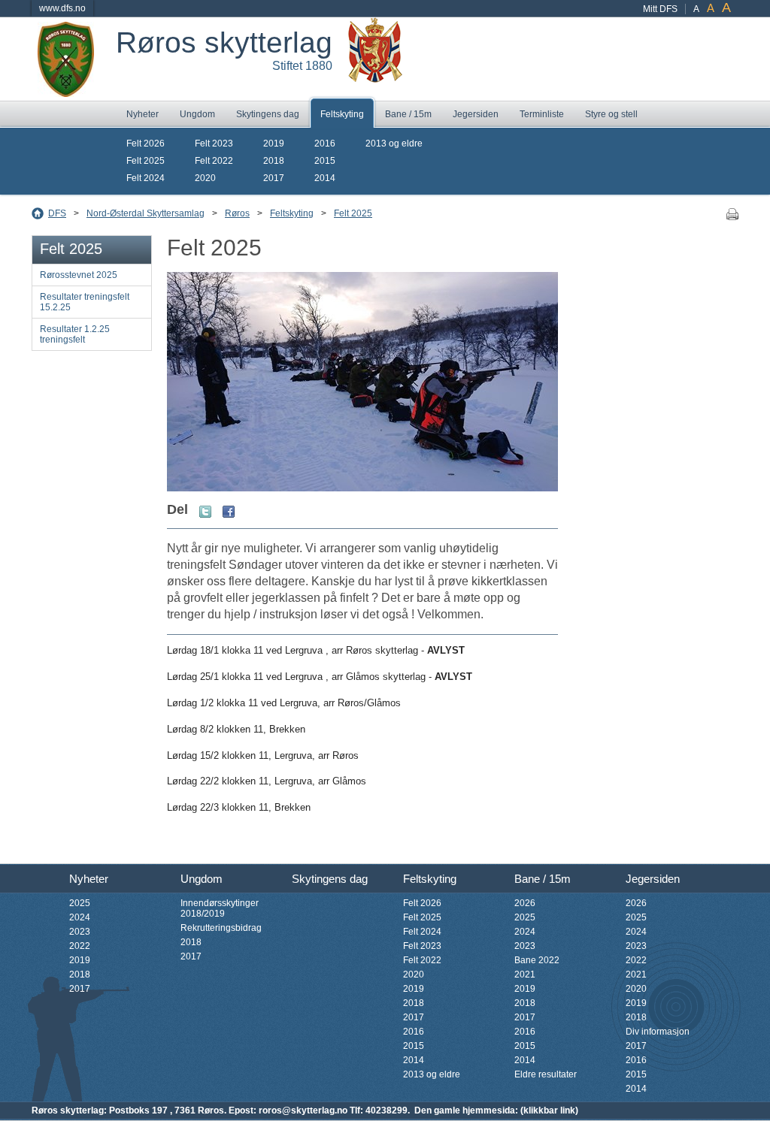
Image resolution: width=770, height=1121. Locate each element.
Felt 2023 (214, 143)
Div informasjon (658, 1031)
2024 (79, 917)
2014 (324, 178)
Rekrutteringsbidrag (221, 928)
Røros (237, 213)
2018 (273, 161)
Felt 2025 (145, 161)
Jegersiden (476, 114)
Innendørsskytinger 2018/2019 (219, 908)
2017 (273, 178)
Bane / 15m (408, 114)
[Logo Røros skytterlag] (66, 91)
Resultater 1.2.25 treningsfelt (75, 334)
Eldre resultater (545, 1074)
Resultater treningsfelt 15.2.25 (84, 302)
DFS (57, 213)
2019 (273, 143)
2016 (324, 143)
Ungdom (197, 114)
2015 (324, 161)
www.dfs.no (62, 8)
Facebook (229, 512)
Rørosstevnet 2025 (78, 275)
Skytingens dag (267, 114)
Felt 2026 (145, 143)
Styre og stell (611, 114)
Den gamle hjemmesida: (466, 1110)
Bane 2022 (536, 960)
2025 (79, 903)
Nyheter (142, 114)
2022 (79, 946)
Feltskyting (342, 114)
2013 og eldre (394, 143)
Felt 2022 (214, 161)
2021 (524, 974)
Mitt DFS (660, 9)
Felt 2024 (145, 178)
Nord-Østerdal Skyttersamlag (145, 213)
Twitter (205, 512)
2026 (524, 903)
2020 (205, 178)
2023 (79, 931)
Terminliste (542, 114)
